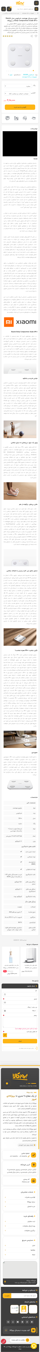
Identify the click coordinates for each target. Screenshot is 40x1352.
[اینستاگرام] (27, 1322)
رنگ (34, 85)
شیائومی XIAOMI (28, 74)
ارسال (20, 1041)
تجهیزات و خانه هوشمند (28, 13)
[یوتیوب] (18, 1322)
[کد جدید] (5, 1035)
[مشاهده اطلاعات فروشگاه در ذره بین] (14, 1309)
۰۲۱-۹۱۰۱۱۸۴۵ (23, 1156)
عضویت (7, 1295)
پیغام (35, 1015)
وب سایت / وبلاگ (32, 1007)
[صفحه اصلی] (37, 13)
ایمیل (35, 999)
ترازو (11, 74)
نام (36, 991)
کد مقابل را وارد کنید (32, 1031)
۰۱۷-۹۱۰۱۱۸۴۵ (14, 1156)
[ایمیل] (8, 1322)
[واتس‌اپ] (13, 1322)
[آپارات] (22, 1322)
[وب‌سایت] (32, 1322)
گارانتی (33, 93)
